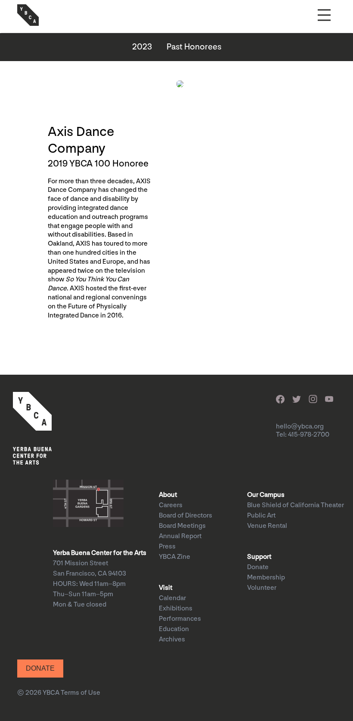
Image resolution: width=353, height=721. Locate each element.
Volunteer (261, 588)
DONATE (40, 668)
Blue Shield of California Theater (295, 505)
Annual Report (180, 536)
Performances (180, 619)
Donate (258, 567)
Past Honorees (194, 47)
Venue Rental (267, 526)
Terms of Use (80, 693)
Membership (266, 577)
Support (259, 557)
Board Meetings (182, 526)
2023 (142, 47)
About (168, 495)
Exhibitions (175, 608)
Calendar (172, 598)
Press (167, 546)
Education (174, 629)
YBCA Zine (174, 557)
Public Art (261, 515)
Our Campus (266, 495)
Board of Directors (185, 515)
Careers (171, 505)
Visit (165, 588)
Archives (172, 639)
